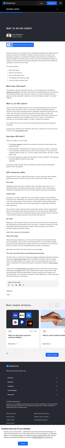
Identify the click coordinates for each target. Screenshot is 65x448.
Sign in (41, 3)
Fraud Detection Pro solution (25, 268)
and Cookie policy (47, 437)
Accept (23, 443)
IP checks (18, 270)
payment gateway (16, 144)
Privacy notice (10, 423)
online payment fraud (20, 259)
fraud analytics (53, 263)
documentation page (21, 130)
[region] (32, 436)
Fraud (8, 294)
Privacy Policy (37, 437)
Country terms (10, 420)
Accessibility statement (40, 420)
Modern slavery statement (41, 413)
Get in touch (52, 3)
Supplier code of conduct (41, 416)
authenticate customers (13, 92)
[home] (9, 3)
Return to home (52, 355)
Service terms (10, 416)
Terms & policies (11, 413)
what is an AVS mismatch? (22, 232)
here (40, 249)
